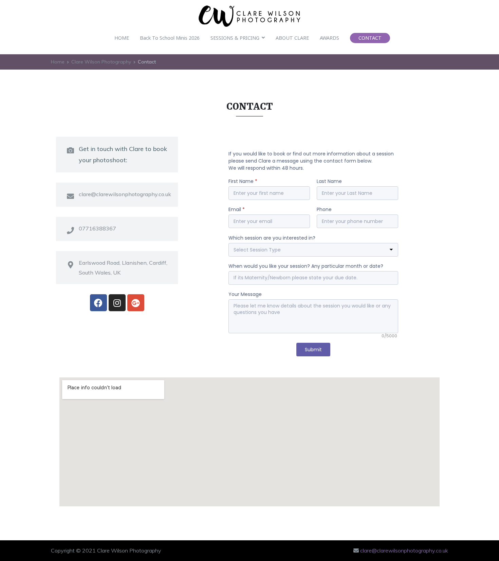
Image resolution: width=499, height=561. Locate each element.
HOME (121, 38)
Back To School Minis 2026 (170, 38)
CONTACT (370, 38)
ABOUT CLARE (292, 38)
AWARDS (329, 38)
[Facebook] (98, 302)
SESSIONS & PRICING (234, 38)
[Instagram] (117, 302)
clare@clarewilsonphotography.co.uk (404, 550)
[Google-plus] (135, 302)
